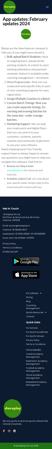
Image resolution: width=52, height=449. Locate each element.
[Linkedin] (14, 431)
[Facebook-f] (4, 431)
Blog (28, 301)
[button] (47, 7)
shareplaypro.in (15, 170)
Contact (30, 316)
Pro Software (32, 293)
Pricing (29, 297)
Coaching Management (33, 307)
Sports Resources (34, 312)
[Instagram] (9, 431)
